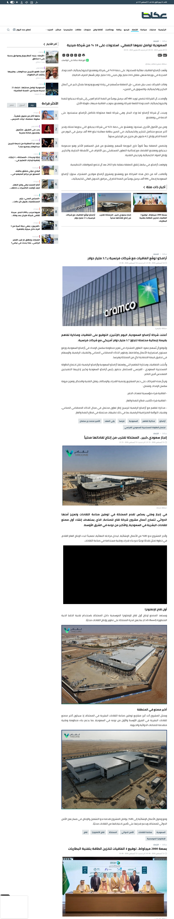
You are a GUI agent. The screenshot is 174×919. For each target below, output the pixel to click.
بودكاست (109, 29)
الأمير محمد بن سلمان (90, 421)
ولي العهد (110, 421)
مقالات (78, 29)
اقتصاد (135, 29)
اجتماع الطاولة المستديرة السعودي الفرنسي (144, 427)
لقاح (85, 832)
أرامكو (162, 421)
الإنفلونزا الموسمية (156, 838)
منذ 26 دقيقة (40, 94)
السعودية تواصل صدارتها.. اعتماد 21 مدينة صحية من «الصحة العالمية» (28, 89)
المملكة (113, 832)
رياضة (118, 29)
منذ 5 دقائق (40, 62)
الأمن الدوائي (128, 832)
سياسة (143, 29)
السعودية (133, 421)
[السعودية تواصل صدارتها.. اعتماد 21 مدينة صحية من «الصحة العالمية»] (52, 89)
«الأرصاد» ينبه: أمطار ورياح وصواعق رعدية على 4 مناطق (26, 57)
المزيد (50, 29)
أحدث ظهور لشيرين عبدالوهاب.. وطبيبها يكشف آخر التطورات (26, 73)
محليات (152, 29)
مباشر (58, 29)
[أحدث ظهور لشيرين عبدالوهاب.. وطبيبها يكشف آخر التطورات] (52, 73)
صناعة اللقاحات (145, 832)
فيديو (126, 29)
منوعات (87, 29)
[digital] (36, 2)
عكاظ (163, 41)
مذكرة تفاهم (149, 421)
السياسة (35, 167)
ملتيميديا (68, 29)
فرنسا (121, 421)
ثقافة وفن (98, 29)
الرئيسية (162, 29)
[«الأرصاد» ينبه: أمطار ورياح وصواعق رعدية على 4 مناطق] (52, 57)
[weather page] (26, 2)
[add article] (31, 2)
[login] (22, 2)
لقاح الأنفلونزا (98, 832)
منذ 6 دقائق (40, 78)
